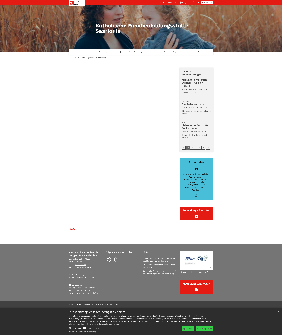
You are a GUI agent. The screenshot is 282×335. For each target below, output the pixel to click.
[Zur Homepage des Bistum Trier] (207, 2)
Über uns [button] (201, 52)
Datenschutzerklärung (109, 324)
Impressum (73, 332)
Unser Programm (105, 52)
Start (79, 52)
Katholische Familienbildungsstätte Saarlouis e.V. (84, 254)
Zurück (73, 229)
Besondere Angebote (172, 52)
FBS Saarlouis (74, 58)
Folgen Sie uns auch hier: (119, 252)
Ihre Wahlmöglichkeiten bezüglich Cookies (97, 312)
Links (145, 252)
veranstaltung (101, 58)
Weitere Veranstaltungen (192, 73)
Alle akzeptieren (204, 328)
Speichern (187, 328)
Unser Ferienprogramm (138, 52)
